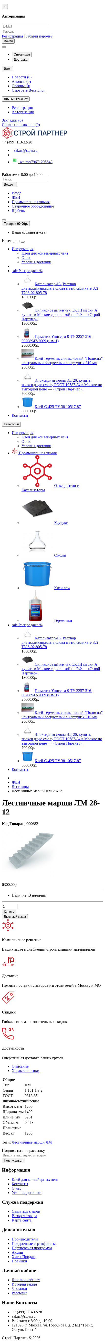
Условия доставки (36, 262)
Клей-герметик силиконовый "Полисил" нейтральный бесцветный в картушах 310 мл (62, 360)
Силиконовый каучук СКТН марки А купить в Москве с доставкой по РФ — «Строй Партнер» (60, 314)
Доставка (20, 59)
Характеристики (25, 1071)
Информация (22, 249)
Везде (16, 193)
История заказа (24, 1284)
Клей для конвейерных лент (44, 253)
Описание (20, 1066)
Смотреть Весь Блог (28, 90)
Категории (11, 424)
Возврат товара (24, 1216)
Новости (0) (22, 77)
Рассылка (19, 1293)
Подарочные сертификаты (34, 1243)
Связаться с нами (26, 1211)
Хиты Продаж (23, 1257)
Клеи (62, 588)
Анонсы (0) (21, 81)
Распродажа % (27, 271)
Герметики (63, 620)
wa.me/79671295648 (35, 162)
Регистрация (12, 36)
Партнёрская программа (32, 1248)
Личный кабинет (26, 1280)
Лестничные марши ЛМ (32, 1142)
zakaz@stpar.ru (24, 150)
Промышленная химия (31, 202)
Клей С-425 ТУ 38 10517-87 (58, 407)
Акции (17, 1252)
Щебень (18, 210)
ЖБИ (16, 197)
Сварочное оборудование (33, 206)
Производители (25, 1239)
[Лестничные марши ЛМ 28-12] (30, 880)
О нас (26, 258)
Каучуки (61, 523)
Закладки (19, 1289)
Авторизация (23, 112)
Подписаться (13, 1160)
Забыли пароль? (39, 36)
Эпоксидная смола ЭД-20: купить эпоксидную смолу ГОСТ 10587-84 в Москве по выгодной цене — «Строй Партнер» (61, 384)
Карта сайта (22, 1220)
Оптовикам (22, 54)
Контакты (20, 415)
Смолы (60, 555)
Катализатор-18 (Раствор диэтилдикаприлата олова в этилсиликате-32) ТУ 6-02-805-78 (59, 288)
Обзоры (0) (21, 86)
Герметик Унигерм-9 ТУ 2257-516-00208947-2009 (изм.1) (56, 338)
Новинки (19, 1261)
